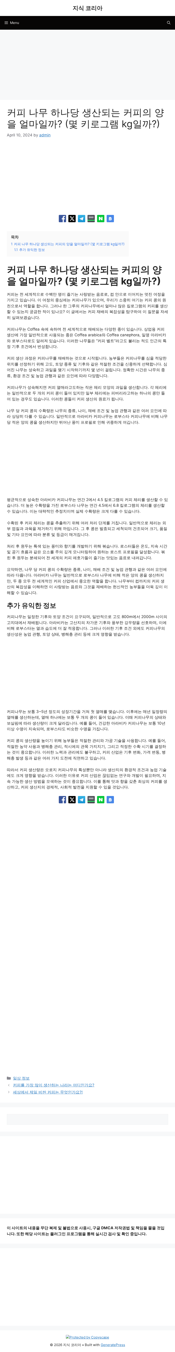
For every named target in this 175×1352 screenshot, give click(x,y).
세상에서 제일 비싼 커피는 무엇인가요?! (48, 1092)
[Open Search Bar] (168, 23)
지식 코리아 (88, 8)
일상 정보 (21, 1078)
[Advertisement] (87, 66)
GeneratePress (113, 1345)
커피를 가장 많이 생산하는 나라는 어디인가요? (53, 1085)
